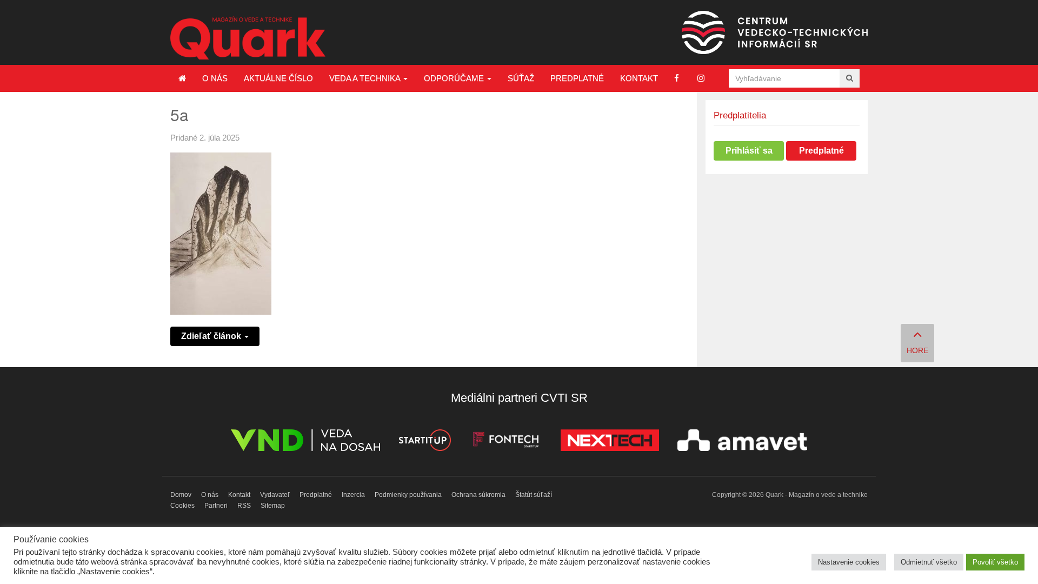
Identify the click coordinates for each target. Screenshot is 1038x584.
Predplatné (577, 78)
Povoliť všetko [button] (995, 562)
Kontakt (639, 78)
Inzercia (353, 495)
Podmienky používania (408, 495)
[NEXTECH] (610, 442)
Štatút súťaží (533, 495)
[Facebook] (676, 78)
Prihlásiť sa (749, 150)
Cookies (182, 505)
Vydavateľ (275, 495)
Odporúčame (455, 78)
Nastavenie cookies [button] (849, 562)
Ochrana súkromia (478, 495)
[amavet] (742, 442)
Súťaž (521, 78)
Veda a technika (365, 78)
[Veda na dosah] (305, 442)
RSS (244, 505)
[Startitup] (424, 442)
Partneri (216, 505)
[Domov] (182, 78)
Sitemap (273, 505)
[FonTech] (505, 442)
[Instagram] (701, 78)
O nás (215, 78)
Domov (180, 495)
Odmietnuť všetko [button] (929, 562)
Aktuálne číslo (278, 78)
